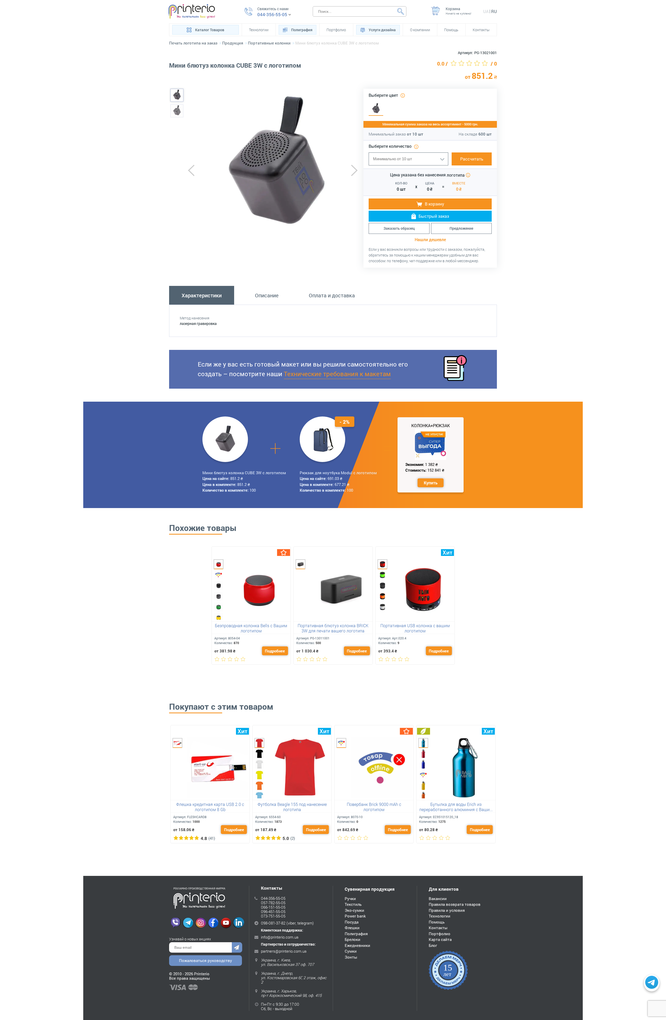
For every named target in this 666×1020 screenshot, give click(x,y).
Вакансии (438, 898)
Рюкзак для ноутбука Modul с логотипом (338, 472)
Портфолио (336, 29)
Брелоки (352, 939)
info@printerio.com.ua (279, 937)
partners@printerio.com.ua (283, 951)
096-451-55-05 (273, 911)
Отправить (237, 947)
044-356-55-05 (272, 14)
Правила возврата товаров (455, 904)
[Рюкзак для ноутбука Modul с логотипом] (322, 439)
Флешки (352, 927)
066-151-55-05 (273, 907)
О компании (420, 29)
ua (486, 11)
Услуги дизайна (382, 29)
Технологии (258, 29)
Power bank (355, 916)
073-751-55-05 (273, 916)
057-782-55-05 (273, 902)
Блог (433, 945)
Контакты (481, 29)
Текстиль (353, 904)
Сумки (351, 951)
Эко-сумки (354, 910)
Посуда (351, 922)
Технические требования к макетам (337, 374)
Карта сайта (440, 939)
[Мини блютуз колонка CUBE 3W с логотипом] (176, 95)
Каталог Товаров (209, 29)
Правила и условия (447, 910)
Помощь (451, 29)
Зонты (351, 957)
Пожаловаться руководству (205, 960)
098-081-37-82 (273, 923)
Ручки (350, 898)
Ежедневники (357, 945)
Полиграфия (301, 29)
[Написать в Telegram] (651, 983)
